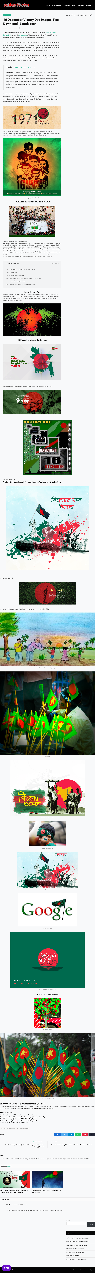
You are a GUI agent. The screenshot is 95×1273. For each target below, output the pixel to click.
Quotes (74, 5)
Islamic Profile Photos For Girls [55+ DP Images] (14, 1123)
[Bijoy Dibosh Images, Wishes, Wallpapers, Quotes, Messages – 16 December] (15, 1179)
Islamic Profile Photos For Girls (75, 1252)
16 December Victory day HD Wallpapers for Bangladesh (24, 1108)
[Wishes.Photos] (16, 5)
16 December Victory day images (15, 275)
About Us (72, 1270)
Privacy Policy (88, 1270)
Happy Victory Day (12, 272)
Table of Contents (33, 263)
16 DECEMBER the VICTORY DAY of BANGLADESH (22, 269)
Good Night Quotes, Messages (75, 1248)
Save (8, 140)
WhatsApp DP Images (72, 1255)
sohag (2, 1155)
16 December (7, 15)
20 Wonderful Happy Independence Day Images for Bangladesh (18, 1121)
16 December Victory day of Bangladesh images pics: (21, 284)
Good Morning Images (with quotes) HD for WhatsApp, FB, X (17, 1119)
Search (68, 1220)
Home (48, 5)
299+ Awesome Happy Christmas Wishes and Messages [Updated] (71, 1145)
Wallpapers (66, 5)
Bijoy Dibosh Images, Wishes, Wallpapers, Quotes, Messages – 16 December (14, 1191)
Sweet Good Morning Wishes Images (76, 1245)
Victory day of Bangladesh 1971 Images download (15, 1128)
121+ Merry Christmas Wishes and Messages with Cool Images (18, 1115)
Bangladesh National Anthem (24, 67)
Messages (81, 5)
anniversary (23, 35)
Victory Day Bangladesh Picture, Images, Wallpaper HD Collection (24, 278)
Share (6, 1268)
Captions (88, 5)
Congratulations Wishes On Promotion (77, 1241)
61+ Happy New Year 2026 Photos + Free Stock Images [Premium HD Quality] (22, 1117)
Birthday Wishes (56, 5)
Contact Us (79, 1270)
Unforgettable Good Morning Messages (77, 1238)
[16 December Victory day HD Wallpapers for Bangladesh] (47, 1179)
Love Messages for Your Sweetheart (76, 1259)
